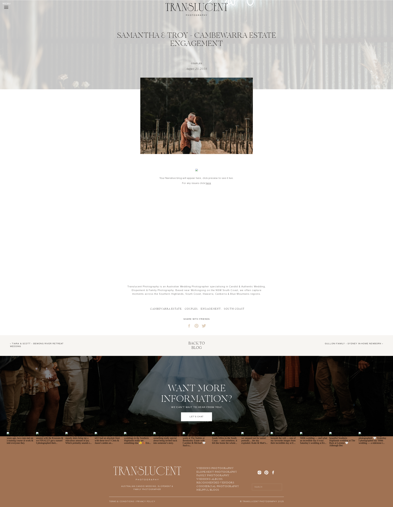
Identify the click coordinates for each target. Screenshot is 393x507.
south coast (234, 308)
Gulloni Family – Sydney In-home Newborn (353, 344)
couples (191, 308)
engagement (211, 308)
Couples (196, 63)
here (208, 183)
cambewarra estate (166, 308)
